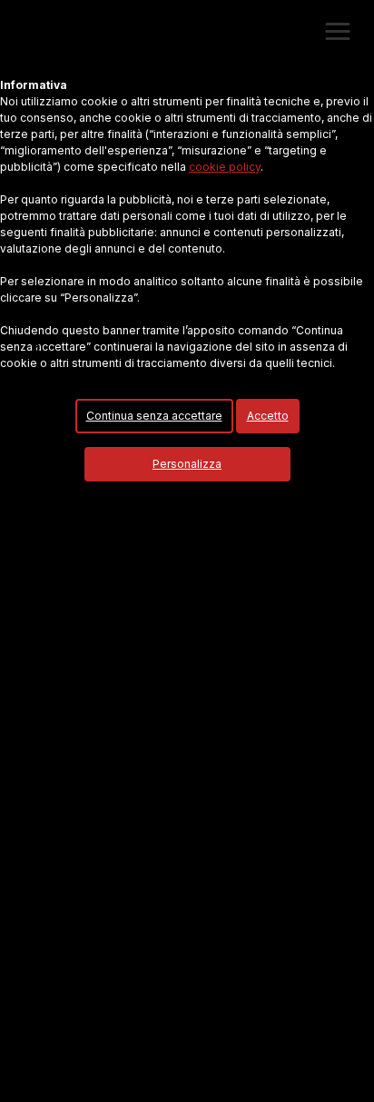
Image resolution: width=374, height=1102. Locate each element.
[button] (337, 32)
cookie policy (225, 167)
